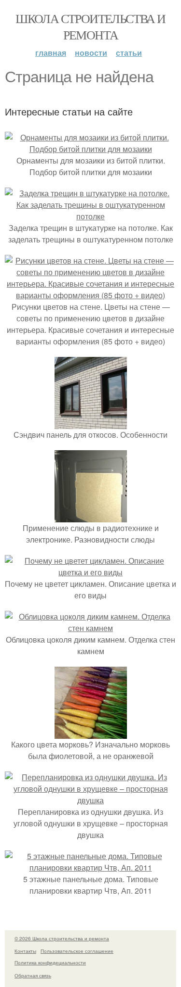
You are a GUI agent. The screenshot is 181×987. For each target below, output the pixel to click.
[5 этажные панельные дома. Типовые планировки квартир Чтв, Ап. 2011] (90, 867)
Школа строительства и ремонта (90, 26)
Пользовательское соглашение (77, 951)
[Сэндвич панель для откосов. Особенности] (91, 423)
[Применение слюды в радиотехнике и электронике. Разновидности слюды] (91, 516)
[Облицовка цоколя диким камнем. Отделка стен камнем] (90, 627)
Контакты (25, 951)
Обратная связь (32, 975)
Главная (50, 52)
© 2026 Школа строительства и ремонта (61, 938)
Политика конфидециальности (50, 962)
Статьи (129, 52)
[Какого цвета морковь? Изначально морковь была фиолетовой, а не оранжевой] (91, 732)
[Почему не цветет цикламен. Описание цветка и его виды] (90, 572)
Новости (91, 52)
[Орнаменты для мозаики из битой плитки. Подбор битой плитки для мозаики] (90, 148)
